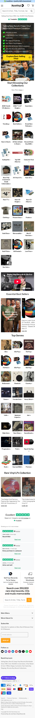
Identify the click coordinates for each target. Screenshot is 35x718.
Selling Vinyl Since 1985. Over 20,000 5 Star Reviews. (17, 16)
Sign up (6, 640)
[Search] (31, 11)
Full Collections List (6, 700)
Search (3, 698)
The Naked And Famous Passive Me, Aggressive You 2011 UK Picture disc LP (10, 501)
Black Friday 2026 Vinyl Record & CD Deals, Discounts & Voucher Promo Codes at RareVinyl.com (16, 703)
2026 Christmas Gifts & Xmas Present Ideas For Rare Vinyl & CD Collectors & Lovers (16, 706)
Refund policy (23, 698)
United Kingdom (9, 681)
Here (20, 90)
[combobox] (15, 11)
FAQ (2, 709)
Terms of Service (12, 698)
